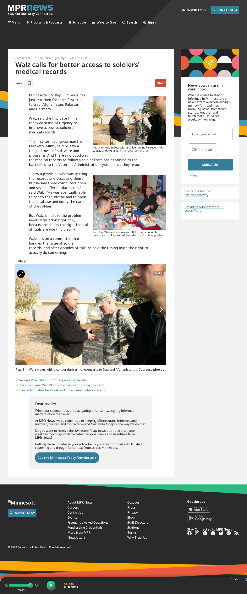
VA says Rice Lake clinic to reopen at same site (52, 380)
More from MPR (79, 532)
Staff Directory (137, 522)
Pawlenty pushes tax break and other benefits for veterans (62, 390)
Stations (133, 527)
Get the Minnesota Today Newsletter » (67, 458)
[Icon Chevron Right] (161, 310)
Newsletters (76, 537)
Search (132, 22)
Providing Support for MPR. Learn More (204, 209)
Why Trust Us (137, 537)
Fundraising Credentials (85, 527)
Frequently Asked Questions (88, 522)
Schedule (79, 22)
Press (131, 507)
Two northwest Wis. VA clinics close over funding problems (62, 385)
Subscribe (210, 165)
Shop (131, 517)
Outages (133, 502)
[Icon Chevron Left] (20, 310)
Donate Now (225, 10)
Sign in (152, 22)
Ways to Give (106, 22)
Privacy (132, 512)
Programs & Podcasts (46, 22)
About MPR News (80, 502)
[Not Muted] (6, 585)
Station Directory (196, 195)
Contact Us (75, 512)
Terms (192, 175)
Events (72, 517)
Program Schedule (197, 191)
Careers (73, 507)
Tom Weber (22, 58)
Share (160, 83)
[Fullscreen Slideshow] (21, 274)
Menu (16, 22)
